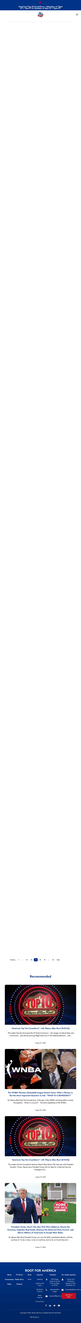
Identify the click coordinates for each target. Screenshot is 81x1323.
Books (29, 1279)
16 (31, 960)
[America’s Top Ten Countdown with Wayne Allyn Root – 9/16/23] (19, 69)
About (9, 1275)
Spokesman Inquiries (39, 1290)
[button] (77, 15)
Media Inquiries (39, 1296)
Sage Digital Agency (45, 1317)
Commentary (9, 1279)
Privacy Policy (40, 1301)
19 (44, 960)
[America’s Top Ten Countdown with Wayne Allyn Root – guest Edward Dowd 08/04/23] (19, 719)
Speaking (39, 1279)
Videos (11, 33)
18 (40, 960)
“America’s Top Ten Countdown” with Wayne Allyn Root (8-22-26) (40, 1028)
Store (30, 1275)
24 (53, 960)
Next (58, 960)
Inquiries (40, 1275)
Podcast (19, 1284)
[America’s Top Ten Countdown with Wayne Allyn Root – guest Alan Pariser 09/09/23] (19, 154)
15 (27, 960)
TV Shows (19, 1275)
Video (9, 1284)
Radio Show (19, 1279)
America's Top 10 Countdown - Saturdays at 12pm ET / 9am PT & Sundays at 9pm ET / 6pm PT (40, 7)
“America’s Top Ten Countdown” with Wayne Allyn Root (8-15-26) (41, 1159)
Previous (12, 960)
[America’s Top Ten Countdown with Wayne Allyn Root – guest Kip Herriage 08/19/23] (19, 521)
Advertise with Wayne (40, 1284)
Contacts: (53, 1275)
